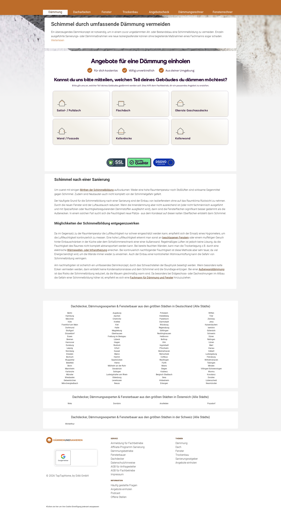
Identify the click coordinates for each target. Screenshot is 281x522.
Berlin (69, 313)
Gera (164, 377)
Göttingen (164, 330)
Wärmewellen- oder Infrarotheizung (87, 250)
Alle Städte (201, 306)
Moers (164, 366)
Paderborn (164, 319)
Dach (178, 447)
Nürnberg (70, 351)
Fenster (107, 12)
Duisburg (70, 345)
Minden (211, 366)
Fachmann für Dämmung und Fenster (151, 277)
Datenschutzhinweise (123, 462)
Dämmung (55, 12)
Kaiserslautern (211, 325)
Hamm (117, 357)
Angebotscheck (159, 12)
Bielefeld (70, 363)
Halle (117, 328)
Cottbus (164, 357)
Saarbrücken (116, 360)
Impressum (117, 474)
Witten (211, 313)
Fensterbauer (118, 454)
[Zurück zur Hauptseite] (76, 440)
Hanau (211, 348)
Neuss (117, 383)
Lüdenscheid (211, 380)
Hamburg (70, 316)
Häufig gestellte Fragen (124, 485)
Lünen (211, 342)
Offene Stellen (119, 497)
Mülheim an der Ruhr (117, 366)
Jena (211, 322)
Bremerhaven (164, 351)
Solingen (117, 371)
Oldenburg (116, 377)
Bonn (69, 366)
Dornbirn (117, 403)
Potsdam (164, 313)
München (70, 319)
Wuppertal (69, 360)
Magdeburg (117, 330)
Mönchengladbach (70, 383)
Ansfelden (164, 403)
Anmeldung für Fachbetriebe (127, 443)
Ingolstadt (164, 345)
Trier (211, 316)
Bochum (70, 357)
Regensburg (164, 328)
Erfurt (116, 348)
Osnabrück (117, 369)
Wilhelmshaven (211, 360)
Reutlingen (164, 360)
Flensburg (211, 357)
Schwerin (211, 333)
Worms (211, 371)
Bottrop (164, 339)
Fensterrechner (223, 12)
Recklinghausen (164, 333)
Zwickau (211, 319)
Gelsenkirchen (70, 380)
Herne (117, 363)
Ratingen (211, 339)
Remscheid (164, 354)
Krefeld (117, 322)
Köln (70, 322)
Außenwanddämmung (211, 269)
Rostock (117, 345)
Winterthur (69, 424)
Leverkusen (117, 380)
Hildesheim (164, 380)
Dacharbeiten (82, 12)
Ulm (164, 342)
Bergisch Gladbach (164, 374)
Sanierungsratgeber (186, 458)
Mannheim (69, 369)
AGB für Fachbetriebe (123, 470)
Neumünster (211, 383)
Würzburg (164, 325)
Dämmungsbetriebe (122, 450)
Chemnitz (117, 319)
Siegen (164, 369)
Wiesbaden (70, 377)
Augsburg (117, 313)
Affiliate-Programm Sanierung (128, 447)
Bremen (70, 339)
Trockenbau (130, 12)
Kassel (117, 351)
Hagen (117, 342)
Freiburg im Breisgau (117, 336)
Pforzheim (164, 348)
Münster (69, 374)
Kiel (117, 325)
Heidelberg (164, 316)
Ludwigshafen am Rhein (116, 374)
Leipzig (70, 348)
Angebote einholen (121, 489)
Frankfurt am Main (70, 325)
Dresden (69, 354)
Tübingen (211, 363)
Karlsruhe (70, 371)
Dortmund (69, 328)
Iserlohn (211, 328)
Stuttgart (70, 330)
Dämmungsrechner (190, 12)
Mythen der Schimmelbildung (97, 189)
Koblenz (164, 371)
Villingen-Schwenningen (211, 369)
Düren (211, 336)
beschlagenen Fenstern (175, 237)
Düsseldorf (69, 333)
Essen (69, 336)
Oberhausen (117, 333)
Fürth (164, 363)
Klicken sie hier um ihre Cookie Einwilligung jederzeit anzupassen (72, 506)
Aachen (117, 316)
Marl (211, 345)
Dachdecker (117, 458)
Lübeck (117, 339)
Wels (70, 403)
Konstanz (211, 374)
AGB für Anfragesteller (123, 466)
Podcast (115, 493)
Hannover (70, 342)
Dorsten (211, 377)
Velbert (211, 351)
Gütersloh (211, 330)
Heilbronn (164, 336)
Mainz (117, 354)
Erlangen (164, 383)
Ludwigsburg (211, 354)
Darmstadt (164, 322)
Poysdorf (211, 403)
